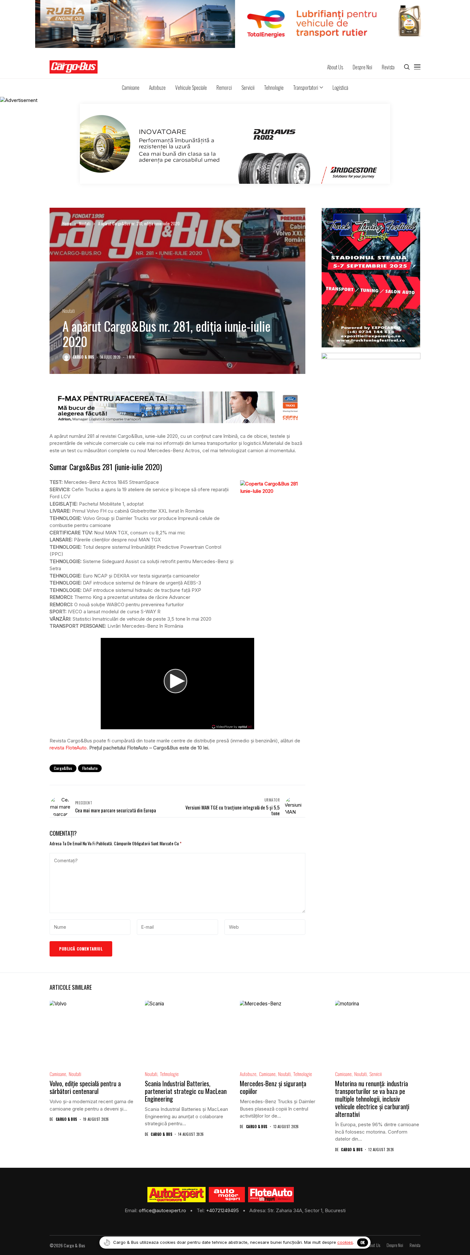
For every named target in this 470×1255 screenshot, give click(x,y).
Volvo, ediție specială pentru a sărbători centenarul (85, 1087)
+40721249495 (223, 1210)
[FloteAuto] (271, 1194)
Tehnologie (169, 1074)
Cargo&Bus (63, 768)
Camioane (58, 1074)
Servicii (375, 1074)
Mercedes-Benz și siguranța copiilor (273, 1087)
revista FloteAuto (68, 748)
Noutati (84, 223)
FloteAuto (90, 768)
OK (362, 1242)
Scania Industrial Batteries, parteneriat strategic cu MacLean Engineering (186, 1091)
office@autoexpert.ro (163, 1210)
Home (66, 223)
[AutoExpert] (176, 1194)
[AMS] (227, 1194)
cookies (345, 1242)
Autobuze (248, 1074)
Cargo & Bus (83, 357)
